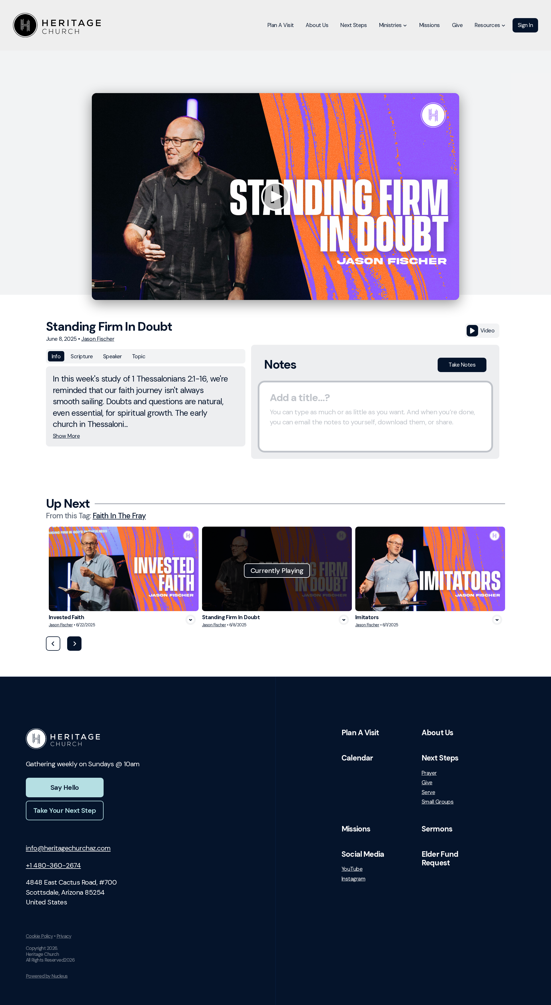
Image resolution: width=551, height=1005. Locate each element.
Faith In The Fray (119, 516)
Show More (66, 436)
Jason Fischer (97, 338)
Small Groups (438, 801)
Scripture (82, 356)
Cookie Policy (39, 936)
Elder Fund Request (440, 858)
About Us (437, 733)
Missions (356, 829)
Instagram (353, 878)
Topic (138, 356)
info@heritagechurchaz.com (68, 848)
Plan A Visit (360, 733)
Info (56, 356)
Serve (428, 792)
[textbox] (375, 417)
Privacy (64, 936)
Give (427, 782)
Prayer (429, 773)
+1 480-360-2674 (53, 865)
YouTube (352, 869)
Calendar (357, 758)
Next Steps (440, 758)
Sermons (437, 829)
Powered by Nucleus (47, 976)
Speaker (112, 356)
